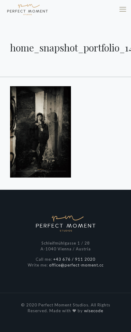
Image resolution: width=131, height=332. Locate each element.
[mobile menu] (123, 9)
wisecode (93, 310)
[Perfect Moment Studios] (27, 9)
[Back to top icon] (118, 319)
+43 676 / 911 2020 (74, 259)
